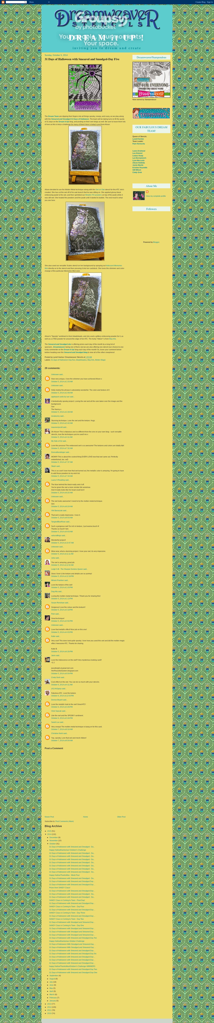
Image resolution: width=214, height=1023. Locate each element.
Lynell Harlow (138, 139)
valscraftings (56, 536)
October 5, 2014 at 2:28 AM (62, 412)
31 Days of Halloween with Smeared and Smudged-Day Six (72, 954)
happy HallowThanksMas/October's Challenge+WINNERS (72, 966)
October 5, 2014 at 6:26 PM (62, 651)
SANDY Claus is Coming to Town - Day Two (66, 919)
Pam (53, 614)
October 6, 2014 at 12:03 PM (62, 696)
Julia (53, 558)
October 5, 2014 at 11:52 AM (62, 565)
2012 (49, 1007)
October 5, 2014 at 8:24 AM (62, 506)
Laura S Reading (58, 480)
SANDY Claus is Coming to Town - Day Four (66, 907)
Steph (53, 466)
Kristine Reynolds (139, 167)
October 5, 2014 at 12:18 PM (62, 576)
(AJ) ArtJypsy (56, 689)
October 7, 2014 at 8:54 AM (62, 740)
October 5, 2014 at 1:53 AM (62, 381)
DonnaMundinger (58, 452)
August (52, 979)
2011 (49, 1010)
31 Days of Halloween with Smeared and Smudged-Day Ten (73, 938)
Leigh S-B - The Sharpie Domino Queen (67, 569)
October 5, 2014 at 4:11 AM (61, 437)
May (51, 988)
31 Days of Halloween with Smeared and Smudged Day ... (72, 881)
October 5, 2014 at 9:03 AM (62, 532)
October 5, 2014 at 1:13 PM (62, 599)
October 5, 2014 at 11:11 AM (62, 554)
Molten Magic (100, 360)
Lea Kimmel (137, 153)
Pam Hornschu (138, 144)
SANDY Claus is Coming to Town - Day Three (67, 913)
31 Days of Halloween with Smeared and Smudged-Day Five (82, 59)
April (51, 991)
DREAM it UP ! (107, 37)
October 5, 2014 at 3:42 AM (62, 423)
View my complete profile (156, 196)
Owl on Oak (100, 190)
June (51, 985)
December (53, 837)
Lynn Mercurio (138, 160)
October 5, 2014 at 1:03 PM (62, 587)
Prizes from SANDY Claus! (59, 888)
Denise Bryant (56, 700)
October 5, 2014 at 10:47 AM (62, 543)
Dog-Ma (54, 592)
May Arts (112, 339)
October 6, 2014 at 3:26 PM (62, 707)
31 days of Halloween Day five (63, 360)
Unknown (55, 374)
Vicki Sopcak (56, 711)
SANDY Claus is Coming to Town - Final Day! (67, 900)
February (53, 998)
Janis (53, 655)
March (51, 994)
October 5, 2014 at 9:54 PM (62, 673)
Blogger (156, 242)
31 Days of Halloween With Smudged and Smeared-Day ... (72, 944)
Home (85, 817)
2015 (49, 831)
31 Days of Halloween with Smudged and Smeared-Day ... (72, 922)
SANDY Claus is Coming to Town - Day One (66, 925)
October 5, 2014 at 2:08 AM (62, 393)
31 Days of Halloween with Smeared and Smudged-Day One (73, 973)
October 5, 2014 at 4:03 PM (62, 632)
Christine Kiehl (57, 733)
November (53, 841)
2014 (49, 834)
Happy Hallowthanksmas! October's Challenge (67, 850)
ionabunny (55, 416)
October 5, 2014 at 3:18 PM (62, 610)
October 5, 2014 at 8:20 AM (62, 493)
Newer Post (49, 817)
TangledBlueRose (58, 522)
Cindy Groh (55, 677)
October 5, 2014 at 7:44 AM (62, 476)
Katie (53, 636)
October (52, 844)
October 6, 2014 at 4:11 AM (61, 685)
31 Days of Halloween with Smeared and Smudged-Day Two (73, 969)
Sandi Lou (55, 722)
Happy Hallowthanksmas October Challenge (66, 941)
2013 (49, 1004)
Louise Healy (137, 156)
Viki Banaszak (56, 511)
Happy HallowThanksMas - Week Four (64, 875)
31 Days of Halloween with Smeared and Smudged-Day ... (72, 885)
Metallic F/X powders (93, 195)
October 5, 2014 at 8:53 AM (62, 518)
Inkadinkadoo (81, 360)
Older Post (121, 817)
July (51, 982)
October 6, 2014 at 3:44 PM (62, 718)
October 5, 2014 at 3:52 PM (62, 621)
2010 (49, 1013)
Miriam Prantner (57, 580)
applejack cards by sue (60, 397)
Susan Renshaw (57, 603)
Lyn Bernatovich (139, 158)
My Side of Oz (56, 441)
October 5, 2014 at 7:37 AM (62, 462)
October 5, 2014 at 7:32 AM (62, 448)
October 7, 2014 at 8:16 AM (62, 729)
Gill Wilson (136, 170)
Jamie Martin (137, 165)
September (53, 976)
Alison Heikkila (138, 163)
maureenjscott (56, 427)
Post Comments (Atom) (64, 821)
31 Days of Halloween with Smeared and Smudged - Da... (72, 847)
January (52, 1001)
